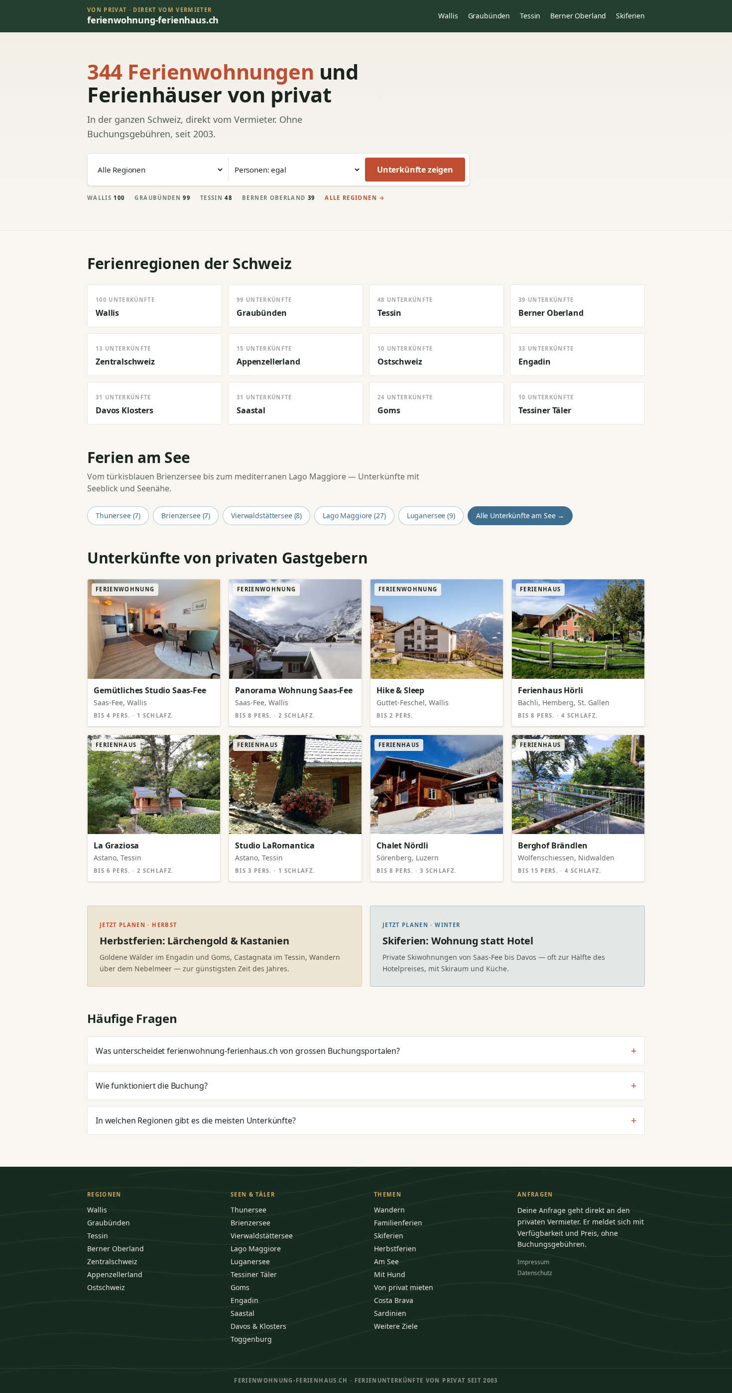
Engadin (244, 1300)
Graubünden (489, 15)
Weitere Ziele (396, 1326)
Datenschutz (534, 1273)
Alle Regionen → (355, 197)
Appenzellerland (114, 1274)
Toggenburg (251, 1339)
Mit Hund (389, 1274)
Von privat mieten (403, 1287)
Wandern (389, 1209)
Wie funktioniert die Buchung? (366, 1086)
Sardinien (390, 1313)
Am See (386, 1261)
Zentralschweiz (112, 1261)
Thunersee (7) (118, 515)
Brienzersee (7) (185, 515)
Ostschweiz (106, 1287)
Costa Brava (393, 1300)
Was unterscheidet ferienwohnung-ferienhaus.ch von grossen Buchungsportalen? (366, 1051)
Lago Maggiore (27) (354, 515)
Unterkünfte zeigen (415, 169)
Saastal (242, 1313)
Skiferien (630, 15)
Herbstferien (395, 1248)
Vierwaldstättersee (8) (266, 515)
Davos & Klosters (258, 1326)
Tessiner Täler (254, 1274)
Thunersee (248, 1209)
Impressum (533, 1262)
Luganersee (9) (431, 515)
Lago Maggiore (256, 1248)
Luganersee (250, 1261)
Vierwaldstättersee (262, 1235)
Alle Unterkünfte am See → (520, 515)
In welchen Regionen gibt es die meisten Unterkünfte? (366, 1120)
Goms (240, 1287)
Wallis (448, 15)
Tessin (530, 15)
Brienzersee (250, 1222)
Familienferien (398, 1222)
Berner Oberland (578, 15)
